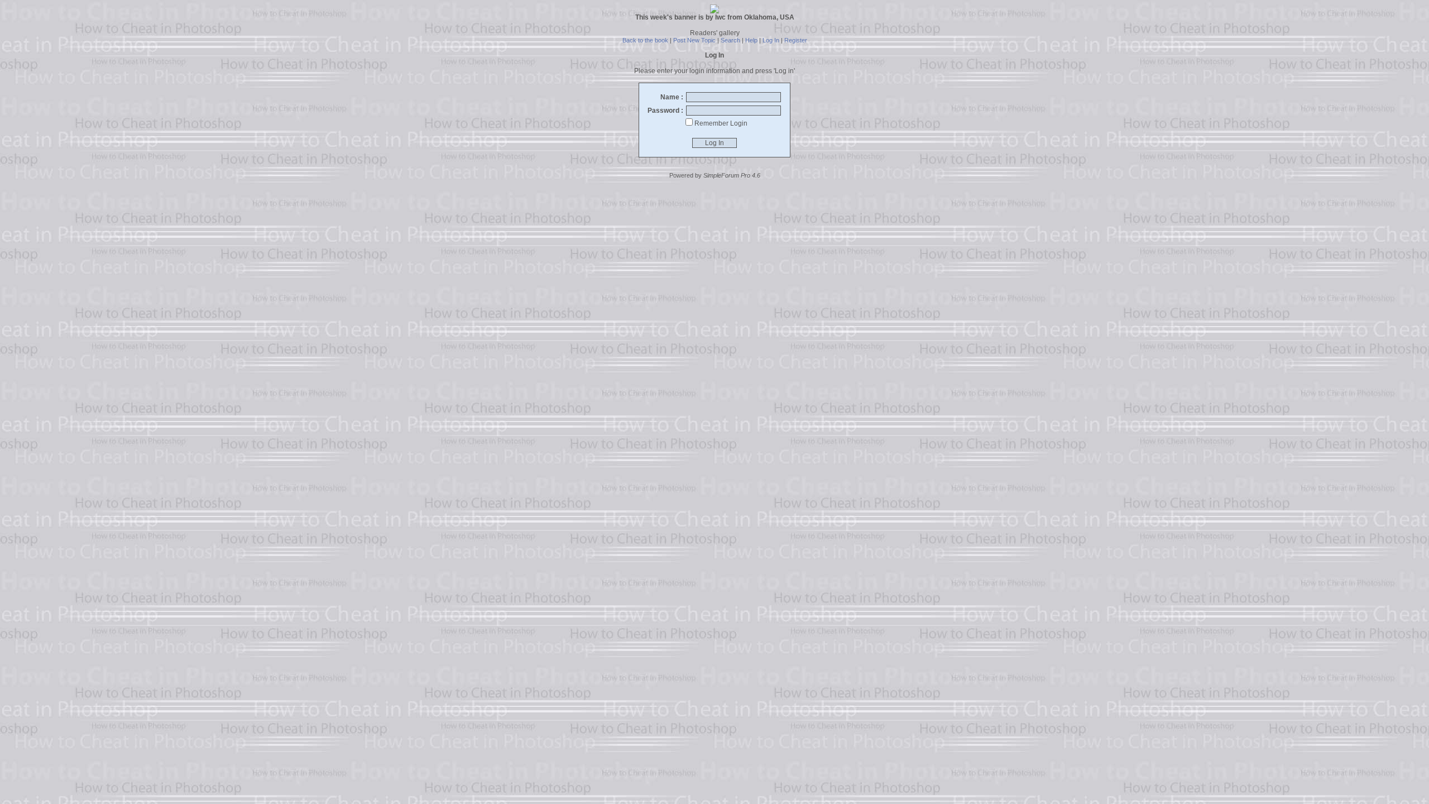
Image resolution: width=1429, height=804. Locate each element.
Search (730, 40)
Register (795, 40)
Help (751, 40)
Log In (771, 40)
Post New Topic (694, 40)
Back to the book (645, 40)
